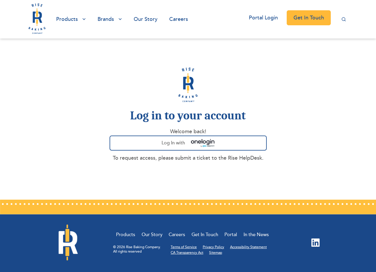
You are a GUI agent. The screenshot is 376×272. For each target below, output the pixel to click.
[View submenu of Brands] (120, 19)
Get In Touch (308, 17)
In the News (256, 235)
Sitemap (215, 253)
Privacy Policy (213, 247)
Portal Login (263, 17)
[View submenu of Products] (84, 19)
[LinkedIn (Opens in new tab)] (315, 243)
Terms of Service (184, 247)
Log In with (187, 145)
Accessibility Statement (248, 247)
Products (67, 19)
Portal (230, 235)
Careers (178, 19)
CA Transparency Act (187, 253)
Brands (106, 19)
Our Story (145, 19)
